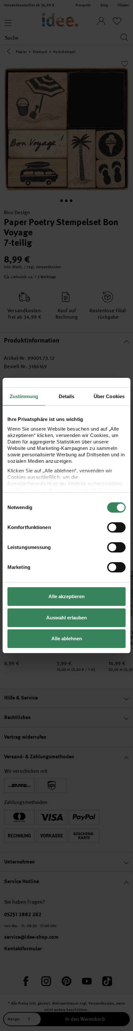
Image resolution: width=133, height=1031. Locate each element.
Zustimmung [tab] (24, 396)
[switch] (116, 527)
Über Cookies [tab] (109, 396)
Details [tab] (67, 396)
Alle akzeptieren (66, 596)
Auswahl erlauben (66, 617)
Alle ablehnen (66, 638)
